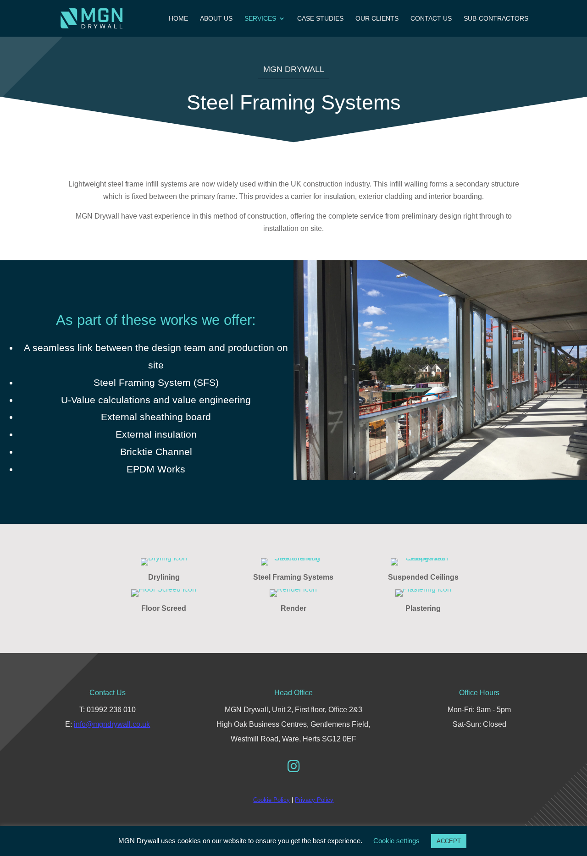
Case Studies (320, 18)
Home (178, 18)
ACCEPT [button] (449, 841)
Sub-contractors (496, 18)
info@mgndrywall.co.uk (112, 724)
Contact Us (431, 18)
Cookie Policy (271, 799)
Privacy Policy (314, 799)
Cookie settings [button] (396, 841)
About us (216, 18)
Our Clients (377, 18)
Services (260, 18)
